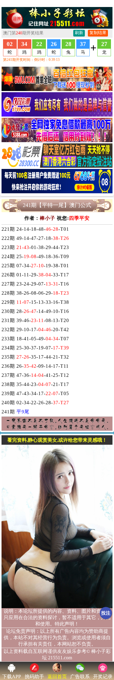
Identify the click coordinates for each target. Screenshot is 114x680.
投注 (105, 613)
